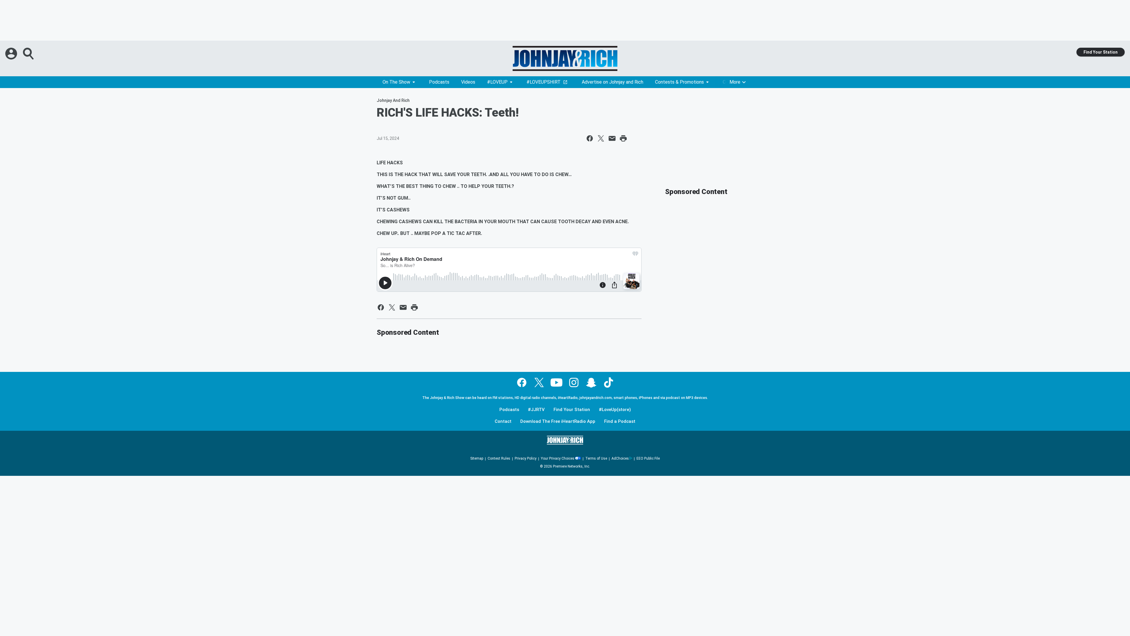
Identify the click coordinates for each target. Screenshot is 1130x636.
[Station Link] (565, 58)
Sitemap (476, 458)
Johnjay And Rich (393, 100)
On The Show (396, 82)
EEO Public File (648, 458)
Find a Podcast (619, 421)
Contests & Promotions (679, 82)
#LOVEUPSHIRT (543, 82)
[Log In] (11, 53)
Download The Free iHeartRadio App (557, 421)
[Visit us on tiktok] (608, 382)
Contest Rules (499, 458)
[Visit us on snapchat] (591, 382)
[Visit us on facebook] (522, 382)
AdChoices (620, 458)
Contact (503, 421)
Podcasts (439, 82)
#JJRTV (536, 409)
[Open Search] (29, 53)
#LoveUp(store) (615, 409)
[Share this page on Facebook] (590, 138)
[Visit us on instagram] (574, 382)
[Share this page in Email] (612, 138)
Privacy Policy (525, 458)
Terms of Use (596, 458)
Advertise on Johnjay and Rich (612, 82)
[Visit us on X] (539, 382)
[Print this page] (623, 138)
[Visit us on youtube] (556, 382)
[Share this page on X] (601, 138)
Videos (468, 82)
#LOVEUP (497, 82)
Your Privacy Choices (557, 458)
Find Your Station (1101, 52)
